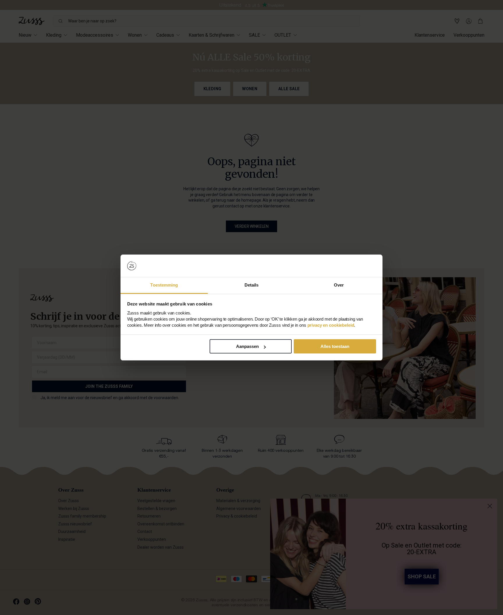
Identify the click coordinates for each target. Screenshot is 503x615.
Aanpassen (247, 346)
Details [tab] (252, 284)
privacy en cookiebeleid (330, 325)
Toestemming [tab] (164, 284)
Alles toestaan (334, 346)
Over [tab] (339, 284)
